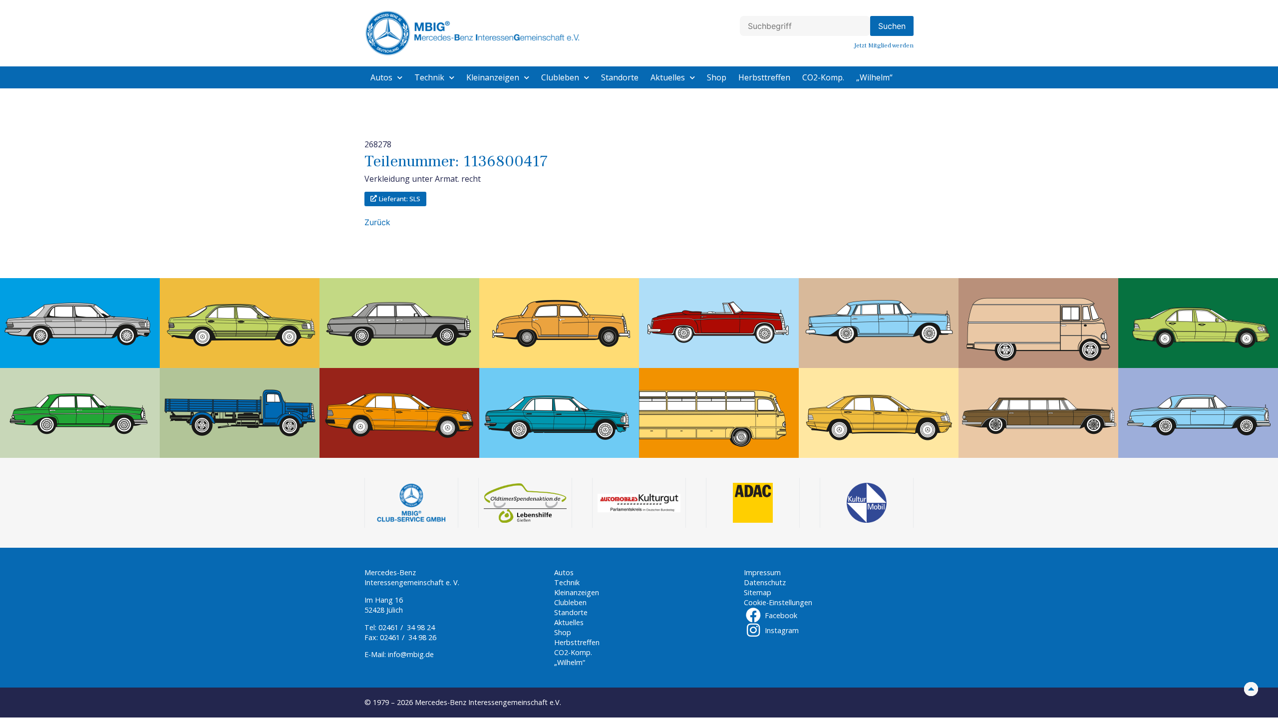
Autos (381, 77)
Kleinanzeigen (492, 77)
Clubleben (560, 77)
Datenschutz (765, 582)
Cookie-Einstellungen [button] (778, 602)
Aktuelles (667, 77)
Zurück (377, 222)
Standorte (620, 77)
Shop (716, 77)
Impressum (762, 572)
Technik (429, 77)
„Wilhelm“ (874, 77)
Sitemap (757, 592)
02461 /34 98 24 (406, 627)
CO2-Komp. (823, 77)
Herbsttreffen (764, 77)
